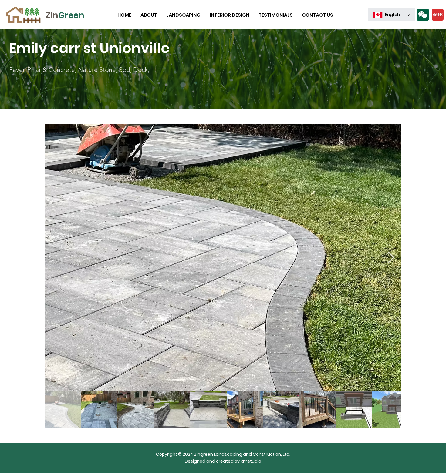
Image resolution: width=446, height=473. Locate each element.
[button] (423, 15)
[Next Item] (390, 257)
